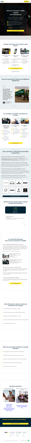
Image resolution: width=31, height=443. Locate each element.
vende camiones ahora (15, 196)
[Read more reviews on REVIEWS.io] (15, 212)
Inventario (17, 436)
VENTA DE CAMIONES (15, 30)
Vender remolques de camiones (9, 409)
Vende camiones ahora (15, 68)
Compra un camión (18, 433)
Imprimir (24, 436)
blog (22, 407)
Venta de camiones (9, 404)
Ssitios (10, 436)
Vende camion (11, 433)
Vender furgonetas (9, 405)
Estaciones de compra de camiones (22, 405)
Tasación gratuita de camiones (22, 406)
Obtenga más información (15, 71)
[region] (15, 219)
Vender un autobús (9, 410)
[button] (30, 1)
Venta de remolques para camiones (9, 408)
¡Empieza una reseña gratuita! (15, 423)
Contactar (24, 433)
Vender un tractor (9, 406)
